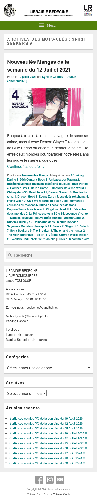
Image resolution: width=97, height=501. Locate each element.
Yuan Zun (49, 239)
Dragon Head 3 (27, 196)
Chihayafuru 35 (17, 192)
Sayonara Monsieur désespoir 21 (29, 226)
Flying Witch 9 (16, 200)
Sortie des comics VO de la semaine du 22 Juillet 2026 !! (48, 438)
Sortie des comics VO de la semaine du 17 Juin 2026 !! (47, 453)
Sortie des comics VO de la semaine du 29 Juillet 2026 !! (48, 433)
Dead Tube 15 (38, 192)
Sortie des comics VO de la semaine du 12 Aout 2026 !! (47, 423)
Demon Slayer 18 (60, 192)
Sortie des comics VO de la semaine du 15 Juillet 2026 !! (48, 443)
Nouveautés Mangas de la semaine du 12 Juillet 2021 (39, 65)
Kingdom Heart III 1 (58, 209)
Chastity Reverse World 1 (69, 188)
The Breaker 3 (42, 230)
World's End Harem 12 (27, 239)
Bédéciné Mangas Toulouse (25, 183)
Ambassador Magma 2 (64, 179)
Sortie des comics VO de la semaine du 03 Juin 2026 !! (47, 463)
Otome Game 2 (74, 217)
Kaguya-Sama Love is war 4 (25, 209)
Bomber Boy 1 (19, 188)
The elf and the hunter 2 (69, 230)
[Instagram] (50, 480)
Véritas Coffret (59, 234)
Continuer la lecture (25, 166)
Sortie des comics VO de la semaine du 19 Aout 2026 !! (47, 418)
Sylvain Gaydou (52, 77)
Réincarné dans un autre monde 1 (56, 222)
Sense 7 (58, 226)
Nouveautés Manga (35, 175)
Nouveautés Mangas (48, 217)
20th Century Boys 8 (33, 179)
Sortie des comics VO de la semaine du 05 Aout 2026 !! (47, 428)
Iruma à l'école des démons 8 (58, 205)
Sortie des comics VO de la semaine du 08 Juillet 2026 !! (48, 448)
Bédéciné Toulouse (58, 183)
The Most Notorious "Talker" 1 (27, 234)
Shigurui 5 (71, 226)
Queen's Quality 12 (19, 222)
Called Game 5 (40, 188)
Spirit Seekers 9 (21, 230)
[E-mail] (60, 480)
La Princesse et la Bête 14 (46, 213)
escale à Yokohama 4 (74, 196)
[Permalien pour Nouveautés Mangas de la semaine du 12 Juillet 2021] (46, 129)
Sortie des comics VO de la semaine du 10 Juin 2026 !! (47, 458)
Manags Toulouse (21, 217)
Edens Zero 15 (48, 196)
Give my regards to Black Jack (48, 200)
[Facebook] (39, 480)
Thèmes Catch (61, 494)
